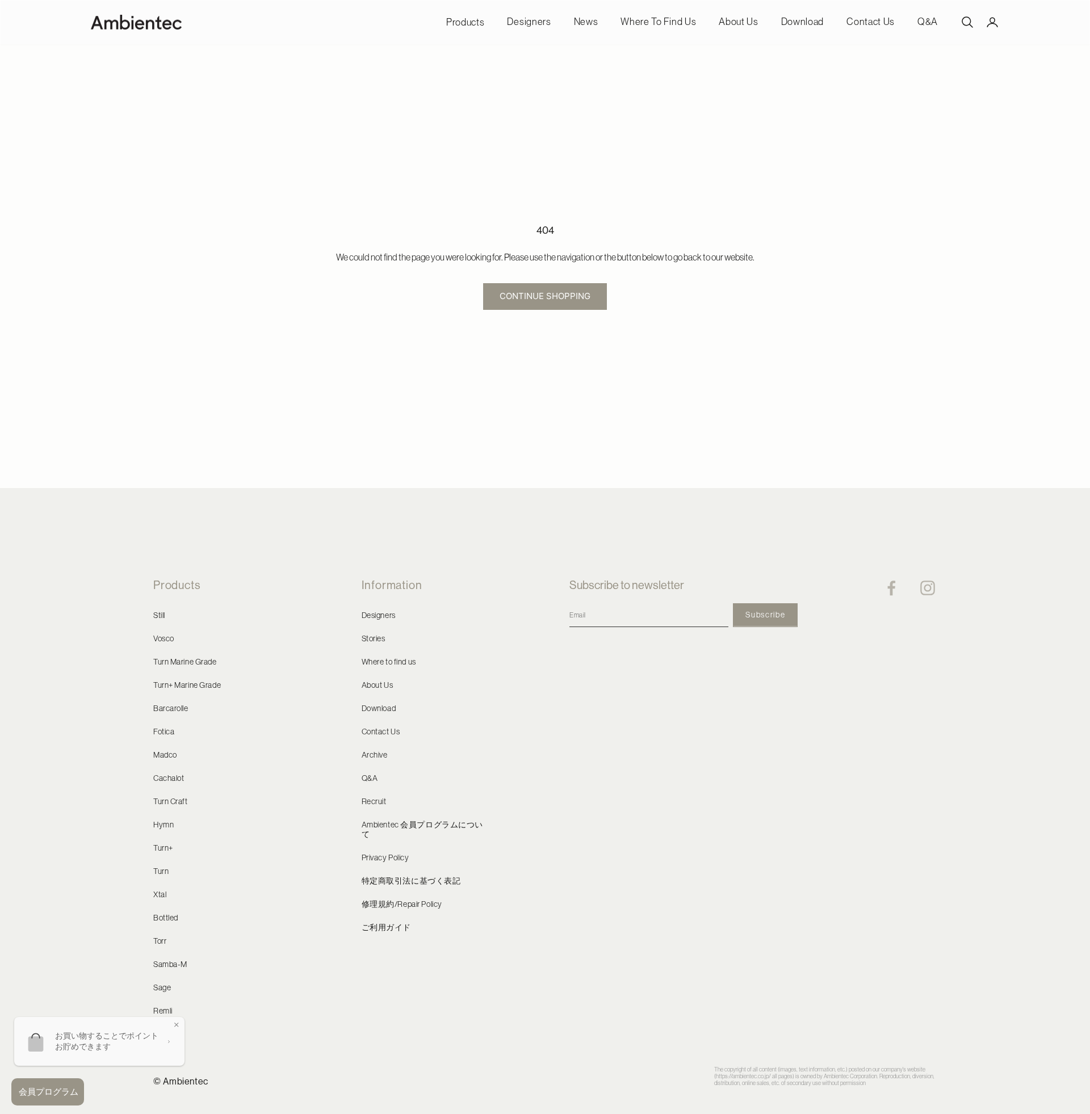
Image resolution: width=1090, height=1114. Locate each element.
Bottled (165, 917)
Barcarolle (170, 708)
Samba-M (170, 964)
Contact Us (870, 21)
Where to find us (658, 21)
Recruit (374, 801)
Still (159, 615)
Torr (159, 940)
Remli (163, 1010)
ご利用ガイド (386, 927)
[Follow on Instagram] (928, 588)
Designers (529, 21)
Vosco (163, 638)
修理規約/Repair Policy (402, 904)
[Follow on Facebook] (891, 588)
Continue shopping (545, 296)
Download (802, 21)
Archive (375, 754)
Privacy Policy (385, 857)
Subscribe (765, 614)
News (586, 21)
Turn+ (163, 847)
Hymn (163, 824)
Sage (162, 987)
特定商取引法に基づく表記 (411, 880)
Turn (161, 871)
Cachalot (168, 778)
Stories (373, 638)
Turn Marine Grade (185, 661)
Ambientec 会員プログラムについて (422, 829)
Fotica (163, 731)
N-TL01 (166, 1034)
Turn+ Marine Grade (187, 685)
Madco (165, 754)
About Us (738, 21)
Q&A (927, 21)
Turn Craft (170, 801)
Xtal (159, 894)
